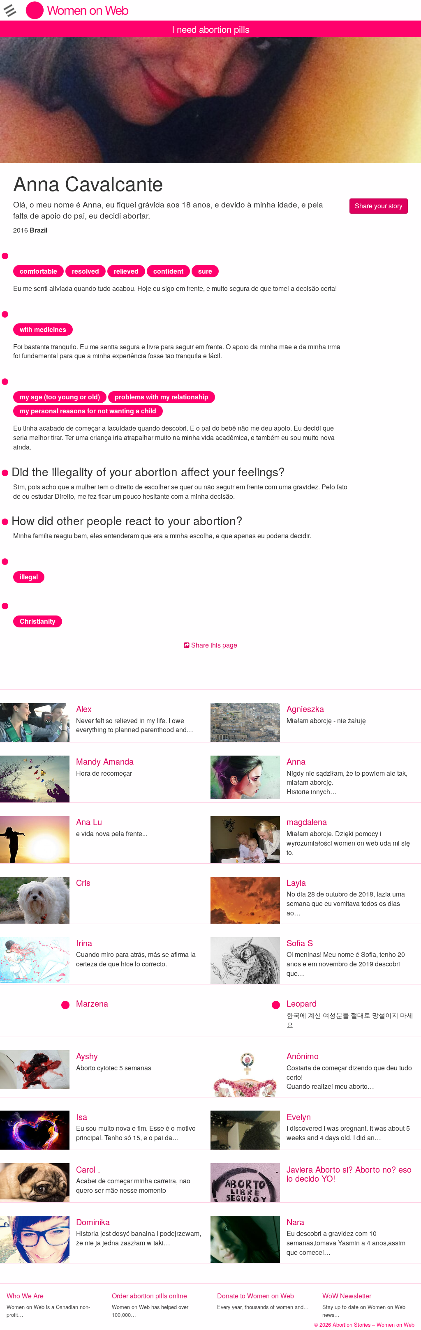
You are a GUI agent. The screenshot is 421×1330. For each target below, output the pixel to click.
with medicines (43, 329)
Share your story (378, 205)
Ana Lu (89, 822)
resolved (85, 271)
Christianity (38, 621)
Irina (84, 943)
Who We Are (25, 1295)
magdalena (307, 822)
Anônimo (303, 1056)
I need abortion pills (211, 28)
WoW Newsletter (346, 1295)
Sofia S (300, 943)
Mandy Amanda (105, 761)
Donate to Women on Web (255, 1295)
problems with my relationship (161, 396)
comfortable (38, 271)
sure (205, 271)
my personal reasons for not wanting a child (88, 410)
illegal (29, 576)
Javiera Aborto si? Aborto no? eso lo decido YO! (349, 1173)
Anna (296, 761)
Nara (295, 1222)
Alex (84, 709)
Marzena (92, 1003)
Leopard (302, 1003)
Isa (81, 1117)
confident (168, 271)
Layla (296, 882)
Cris (83, 882)
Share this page (213, 645)
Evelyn (299, 1117)
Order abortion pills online (149, 1295)
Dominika (93, 1222)
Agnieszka (305, 709)
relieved (126, 271)
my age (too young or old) (60, 396)
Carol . (88, 1169)
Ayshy (87, 1056)
